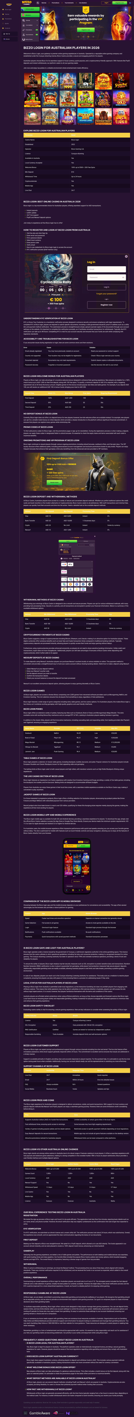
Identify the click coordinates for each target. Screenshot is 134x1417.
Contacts (7, 28)
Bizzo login (8, 9)
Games (7, 14)
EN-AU (8, 39)
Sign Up (8, 34)
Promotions (8, 19)
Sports (7, 23)
